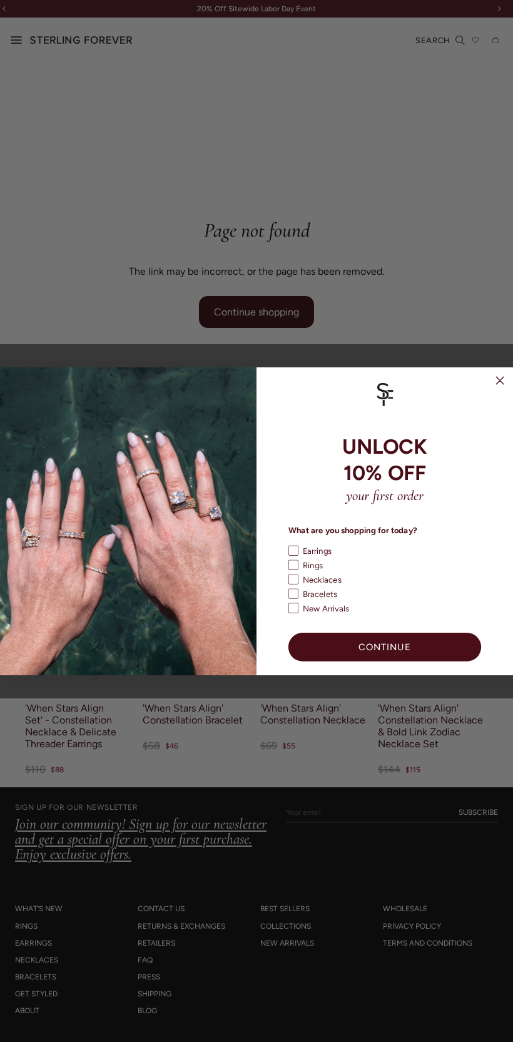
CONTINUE (384, 646)
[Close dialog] (500, 380)
